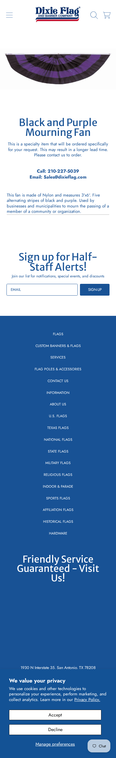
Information (58, 392)
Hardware (58, 533)
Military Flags (58, 462)
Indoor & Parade (58, 486)
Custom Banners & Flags (58, 345)
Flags (58, 334)
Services (58, 357)
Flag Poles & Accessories (58, 369)
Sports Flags (58, 498)
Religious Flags (58, 474)
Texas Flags (58, 427)
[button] (9, 15)
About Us (58, 404)
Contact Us (58, 380)
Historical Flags (58, 521)
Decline (55, 729)
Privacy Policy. (87, 700)
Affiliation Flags (58, 509)
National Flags (58, 439)
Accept (55, 715)
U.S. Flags (58, 416)
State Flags (58, 451)
